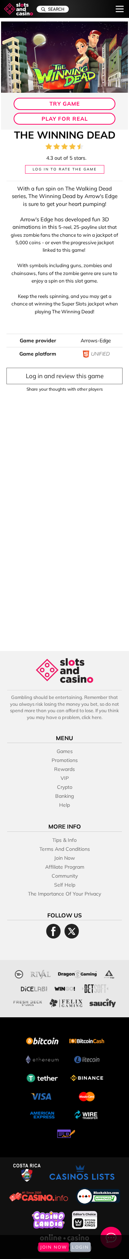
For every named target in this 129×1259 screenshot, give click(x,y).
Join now (64, 858)
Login (80, 1247)
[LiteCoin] (86, 1058)
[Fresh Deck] (27, 1002)
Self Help (64, 885)
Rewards (64, 769)
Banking (64, 796)
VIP (65, 778)
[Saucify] (103, 1002)
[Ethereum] (42, 1058)
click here (91, 717)
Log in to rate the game (65, 169)
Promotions (65, 760)
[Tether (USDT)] (42, 1077)
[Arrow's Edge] (109, 973)
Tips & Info (64, 840)
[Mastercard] (86, 1096)
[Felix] (66, 1002)
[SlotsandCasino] (18, 9)
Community (65, 876)
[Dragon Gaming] (77, 973)
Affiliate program (64, 867)
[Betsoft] (95, 988)
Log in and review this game (65, 376)
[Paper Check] (64, 1133)
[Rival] (41, 973)
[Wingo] (65, 988)
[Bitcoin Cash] (86, 1040)
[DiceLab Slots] (34, 988)
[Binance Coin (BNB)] (86, 1077)
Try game (64, 103)
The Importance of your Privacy (64, 894)
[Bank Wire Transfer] (86, 1114)
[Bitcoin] (42, 1040)
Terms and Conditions (64, 849)
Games (65, 751)
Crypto (64, 787)
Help (64, 805)
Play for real (65, 118)
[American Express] (42, 1114)
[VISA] (42, 1096)
